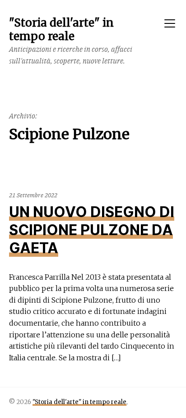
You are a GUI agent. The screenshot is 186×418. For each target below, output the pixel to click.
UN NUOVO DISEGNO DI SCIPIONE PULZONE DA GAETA (91, 230)
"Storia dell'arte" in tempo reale (79, 402)
